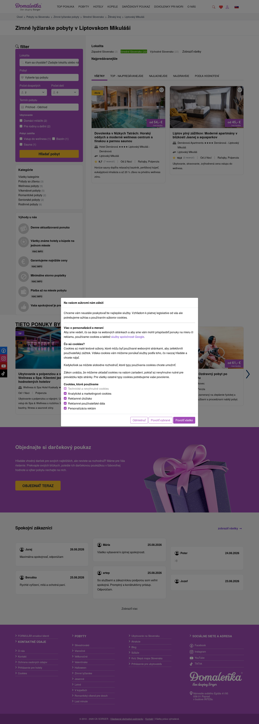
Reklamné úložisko (80, 398)
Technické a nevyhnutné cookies (88, 389)
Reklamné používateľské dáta (86, 403)
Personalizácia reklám (82, 408)
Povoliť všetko (184, 420)
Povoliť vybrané (160, 420)
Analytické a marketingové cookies (89, 393)
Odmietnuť (139, 420)
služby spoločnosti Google (127, 337)
